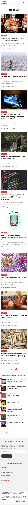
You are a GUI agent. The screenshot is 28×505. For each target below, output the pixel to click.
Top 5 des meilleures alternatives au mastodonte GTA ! (13, 158)
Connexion (4, 467)
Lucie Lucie (5, 48)
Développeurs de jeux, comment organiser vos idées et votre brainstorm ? (12, 197)
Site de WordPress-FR (6, 475)
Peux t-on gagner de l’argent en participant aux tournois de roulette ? (16, 409)
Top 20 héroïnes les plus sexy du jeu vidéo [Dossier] (14, 316)
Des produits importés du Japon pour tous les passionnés (12, 39)
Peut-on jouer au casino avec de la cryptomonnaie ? (16, 387)
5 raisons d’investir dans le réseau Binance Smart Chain (16, 401)
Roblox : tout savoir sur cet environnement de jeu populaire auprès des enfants (12, 117)
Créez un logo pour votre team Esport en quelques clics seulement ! (13, 237)
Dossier (4, 35)
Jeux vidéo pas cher (5, 432)
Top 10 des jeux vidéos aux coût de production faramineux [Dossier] (13, 355)
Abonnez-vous (7, 456)
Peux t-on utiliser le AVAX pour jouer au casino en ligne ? (15, 394)
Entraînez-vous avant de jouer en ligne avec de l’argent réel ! (16, 380)
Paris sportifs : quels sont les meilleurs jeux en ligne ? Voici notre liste (17, 416)
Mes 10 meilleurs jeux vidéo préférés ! (14, 278)
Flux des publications (6, 470)
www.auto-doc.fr (5, 480)
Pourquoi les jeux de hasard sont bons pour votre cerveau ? (16, 423)
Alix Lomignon (6, 86)
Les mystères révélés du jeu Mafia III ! (14, 77)
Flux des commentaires (7, 472)
